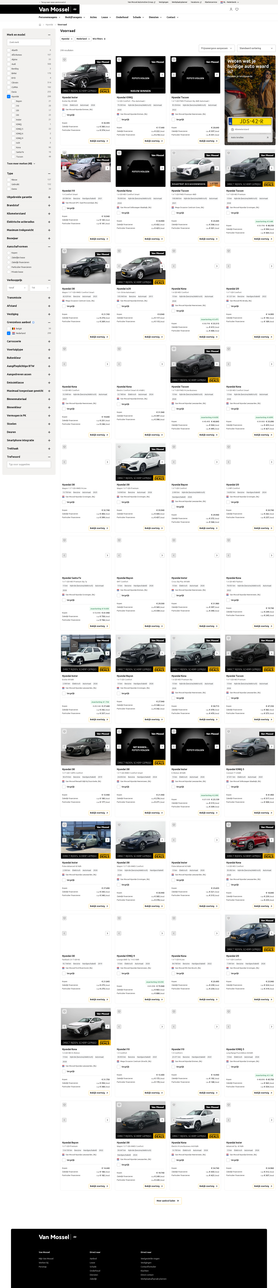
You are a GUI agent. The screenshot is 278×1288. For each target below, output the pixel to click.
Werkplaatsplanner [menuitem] (179, 2)
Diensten (94, 1275)
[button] (231, 9)
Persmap (43, 1267)
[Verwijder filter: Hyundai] (72, 39)
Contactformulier (148, 1267)
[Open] (50, 464)
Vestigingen (146, 1263)
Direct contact (147, 1275)
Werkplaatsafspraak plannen (154, 1279)
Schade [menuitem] (137, 17)
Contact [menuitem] (171, 17)
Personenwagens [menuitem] (48, 17)
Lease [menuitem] (104, 17)
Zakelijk (93, 1279)
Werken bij (43, 1263)
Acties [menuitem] (93, 17)
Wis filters (98, 39)
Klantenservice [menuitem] (211, 2)
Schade (93, 1267)
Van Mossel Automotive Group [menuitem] (140, 2)
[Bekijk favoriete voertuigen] (237, 9)
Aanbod (93, 1258)
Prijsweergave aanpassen (214, 48)
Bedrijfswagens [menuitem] (73, 17)
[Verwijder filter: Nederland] (89, 39)
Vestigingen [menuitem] (163, 2)
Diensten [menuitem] (154, 17)
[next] (107, 75)
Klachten (145, 1271)
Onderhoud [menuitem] (122, 17)
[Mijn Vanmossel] (231, 9)
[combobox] (29, 464)
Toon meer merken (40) (19, 163)
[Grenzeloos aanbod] (33, 322)
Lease (92, 1263)
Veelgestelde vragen (150, 1258)
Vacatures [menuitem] (195, 2)
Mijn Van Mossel (46, 1258)
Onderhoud (95, 1271)
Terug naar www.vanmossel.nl (53, 2)
